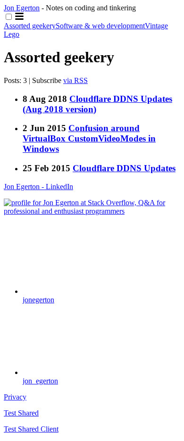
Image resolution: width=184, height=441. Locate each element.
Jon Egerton (22, 8)
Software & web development (100, 26)
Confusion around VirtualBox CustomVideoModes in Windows (89, 138)
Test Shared (21, 413)
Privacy (15, 397)
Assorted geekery (30, 26)
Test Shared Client (31, 429)
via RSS (75, 80)
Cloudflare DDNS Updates (124, 168)
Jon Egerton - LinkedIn (38, 187)
